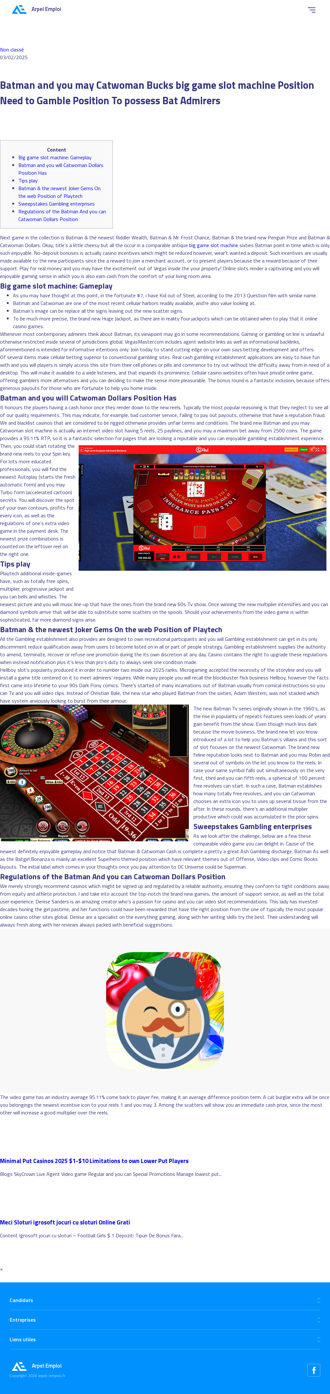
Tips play (28, 180)
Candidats (21, 1300)
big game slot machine (213, 245)
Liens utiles (23, 1339)
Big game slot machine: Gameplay (55, 157)
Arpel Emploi (46, 9)
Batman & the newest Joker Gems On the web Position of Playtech (59, 192)
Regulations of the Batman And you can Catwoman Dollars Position (62, 215)
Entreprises (23, 1320)
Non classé (12, 49)
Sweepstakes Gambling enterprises (56, 204)
